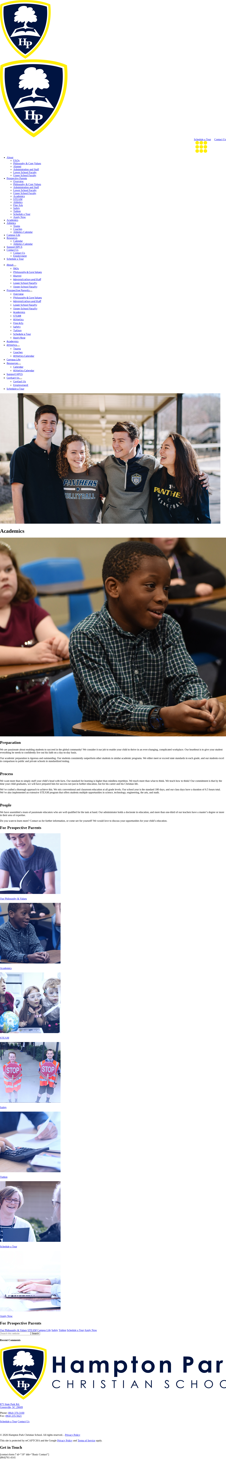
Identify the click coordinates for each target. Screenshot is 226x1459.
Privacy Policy (72, 1434)
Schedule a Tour (202, 139)
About (10, 157)
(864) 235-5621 (13, 1415)
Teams (16, 226)
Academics (19, 196)
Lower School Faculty (25, 172)
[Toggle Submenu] (15, 265)
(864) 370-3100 (16, 1412)
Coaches (17, 229)
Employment (20, 255)
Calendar (18, 241)
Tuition (17, 211)
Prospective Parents (17, 178)
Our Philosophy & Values (13, 1330)
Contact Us (220, 139)
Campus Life (13, 235)
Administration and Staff (26, 169)
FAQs (16, 160)
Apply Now (19, 217)
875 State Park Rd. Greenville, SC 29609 (11, 1406)
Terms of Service (86, 1440)
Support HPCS (14, 247)
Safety (16, 208)
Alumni (17, 166)
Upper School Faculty (24, 175)
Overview (18, 181)
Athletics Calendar (23, 232)
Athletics (18, 202)
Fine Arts (18, 205)
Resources (12, 238)
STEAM (17, 199)
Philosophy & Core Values (27, 163)
